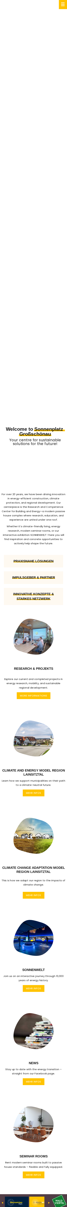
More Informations (33, 695)
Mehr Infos (33, 793)
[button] (33, 660)
